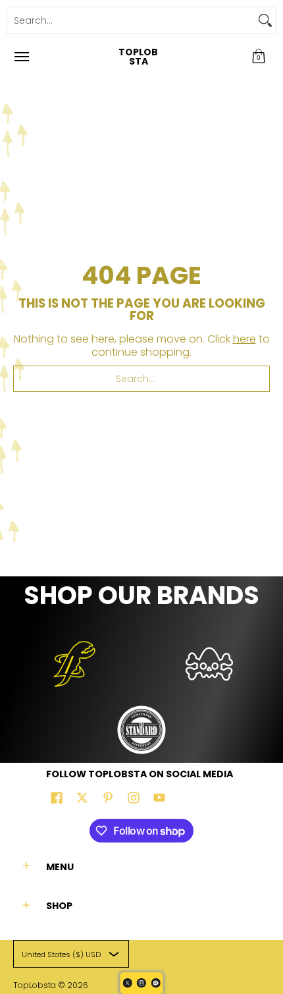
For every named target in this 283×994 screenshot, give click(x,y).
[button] (258, 56)
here (244, 338)
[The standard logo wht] (142, 730)
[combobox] (131, 20)
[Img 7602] (209, 664)
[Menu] (21, 56)
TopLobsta (138, 56)
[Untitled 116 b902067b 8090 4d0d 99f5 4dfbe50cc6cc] (74, 664)
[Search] (265, 20)
